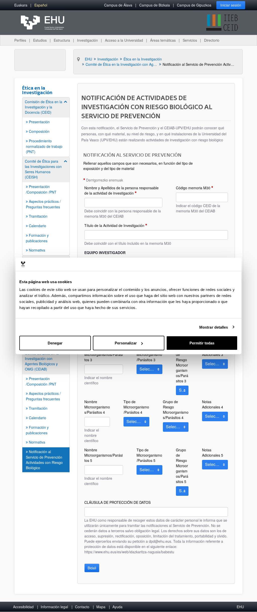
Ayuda (117, 606)
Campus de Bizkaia (154, 5)
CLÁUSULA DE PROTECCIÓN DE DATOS (117, 502)
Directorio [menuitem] (211, 40)
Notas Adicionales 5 (212, 452)
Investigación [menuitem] (87, 40)
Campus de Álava (118, 5)
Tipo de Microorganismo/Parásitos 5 (149, 455)
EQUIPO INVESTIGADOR (104, 252)
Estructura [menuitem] (62, 40)
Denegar (55, 343)
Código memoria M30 (193, 187)
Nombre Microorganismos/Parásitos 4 (97, 407)
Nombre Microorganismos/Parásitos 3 (103, 354)
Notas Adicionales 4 (212, 404)
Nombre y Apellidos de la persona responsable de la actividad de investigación (121, 190)
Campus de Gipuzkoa (194, 5)
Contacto (82, 606)
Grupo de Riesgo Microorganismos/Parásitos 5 (182, 465)
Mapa (100, 606)
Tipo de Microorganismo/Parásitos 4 (136, 407)
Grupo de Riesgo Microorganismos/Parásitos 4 (175, 409)
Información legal (54, 606)
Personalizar (126, 343)
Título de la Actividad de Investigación (114, 225)
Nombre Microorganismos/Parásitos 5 (103, 455)
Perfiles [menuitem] (20, 40)
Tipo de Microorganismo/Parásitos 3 (149, 354)
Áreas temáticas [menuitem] (163, 40)
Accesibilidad (23, 606)
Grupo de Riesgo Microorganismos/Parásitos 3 (182, 365)
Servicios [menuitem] (190, 40)
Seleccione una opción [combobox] (150, 370)
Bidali (92, 567)
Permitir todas (201, 343)
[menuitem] (21, 5)
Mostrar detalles (213, 327)
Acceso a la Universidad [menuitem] (124, 40)
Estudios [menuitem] (40, 40)
